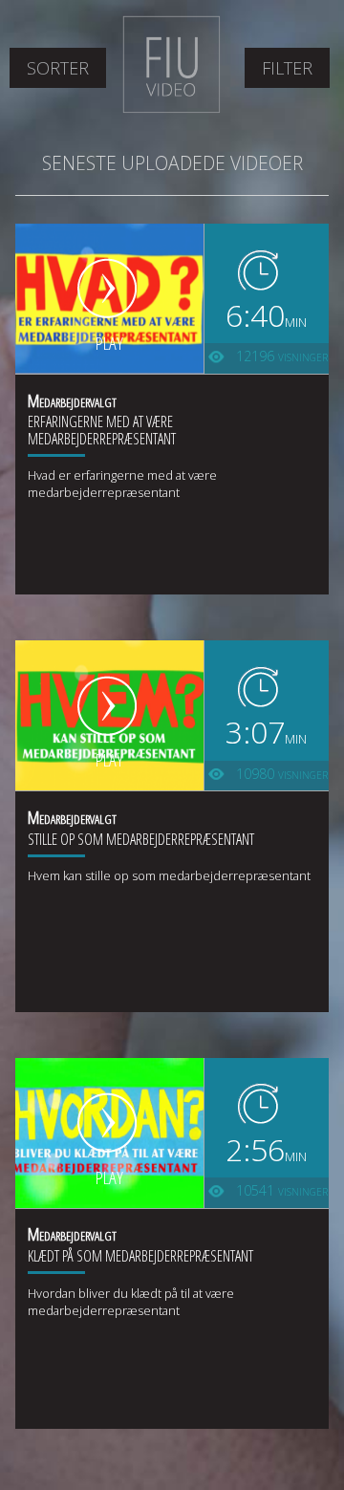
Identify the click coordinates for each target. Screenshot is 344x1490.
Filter (287, 67)
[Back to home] (172, 108)
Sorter (58, 67)
